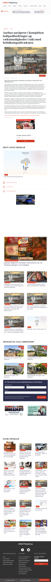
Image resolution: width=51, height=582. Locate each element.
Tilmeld (25, 141)
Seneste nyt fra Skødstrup (24, 557)
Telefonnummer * (8, 385)
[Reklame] (25, 124)
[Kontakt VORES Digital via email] (28, 549)
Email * (28, 385)
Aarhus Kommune (22, 566)
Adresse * (7, 390)
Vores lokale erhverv (23, 558)
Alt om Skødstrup (22, 573)
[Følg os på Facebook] (22, 549)
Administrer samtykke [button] (7, 564)
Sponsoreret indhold (23, 571)
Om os (4, 557)
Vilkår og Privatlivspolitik (8, 560)
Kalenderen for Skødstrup (24, 560)
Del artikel (41, 75)
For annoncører (6, 558)
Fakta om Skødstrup (23, 562)
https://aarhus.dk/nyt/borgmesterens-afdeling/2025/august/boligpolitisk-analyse (21, 115)
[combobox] (5, 392)
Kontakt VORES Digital (8, 562)
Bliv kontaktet (41, 397)
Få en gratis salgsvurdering (24, 568)
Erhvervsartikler (22, 564)
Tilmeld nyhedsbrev (44, 580)
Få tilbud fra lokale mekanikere (25, 570)
